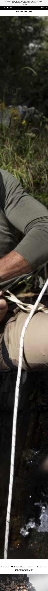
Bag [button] (46, 7)
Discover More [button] (24, 557)
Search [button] (42, 7)
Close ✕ (46, 1)
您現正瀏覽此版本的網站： (15, 1)
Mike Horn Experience (24, 11)
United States (24, 4)
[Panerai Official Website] (8, 7)
